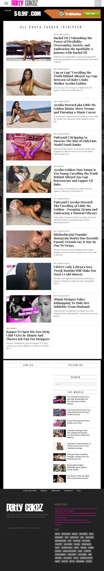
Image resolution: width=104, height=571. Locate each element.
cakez (57, 547)
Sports (89, 561)
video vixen (89, 537)
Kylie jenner (82, 554)
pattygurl (86, 541)
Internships (68, 490)
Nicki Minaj (59, 537)
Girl (82, 537)
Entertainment (60, 554)
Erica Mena (80, 561)
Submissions (55, 490)
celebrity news (67, 547)
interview (76, 541)
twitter (65, 561)
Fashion (77, 544)
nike (90, 554)
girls (91, 534)
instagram (83, 534)
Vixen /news (72, 554)
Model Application (29, 490)
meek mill (58, 558)
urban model (86, 544)
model (57, 534)
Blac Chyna (68, 544)
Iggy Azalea (67, 558)
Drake (76, 547)
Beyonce (58, 551)
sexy (66, 537)
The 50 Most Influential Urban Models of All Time (71, 520)
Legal (79, 490)
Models (74, 534)
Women (91, 547)
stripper (87, 551)
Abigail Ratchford (69, 551)
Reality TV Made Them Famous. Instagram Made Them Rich (75, 513)
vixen (80, 551)
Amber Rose (74, 537)
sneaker (83, 547)
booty (72, 561)
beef (69, 541)
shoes (76, 558)
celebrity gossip (86, 558)
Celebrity (58, 544)
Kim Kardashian (60, 541)
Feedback (44, 490)
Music (57, 561)
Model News (66, 534)
